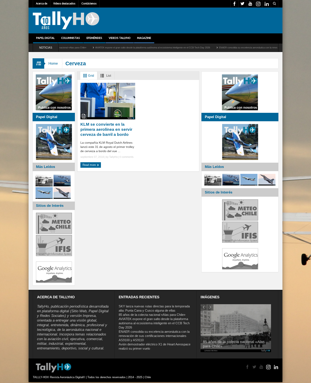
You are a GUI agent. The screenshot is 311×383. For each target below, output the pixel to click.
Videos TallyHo (120, 37)
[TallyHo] (66, 20)
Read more (90, 164)
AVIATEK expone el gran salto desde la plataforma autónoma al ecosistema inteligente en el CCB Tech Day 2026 (129, 47)
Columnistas (70, 37)
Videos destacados (64, 3)
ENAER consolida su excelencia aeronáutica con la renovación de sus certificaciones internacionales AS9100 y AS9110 (154, 336)
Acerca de (41, 3)
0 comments (126, 156)
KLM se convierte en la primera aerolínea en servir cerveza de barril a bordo (106, 129)
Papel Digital (45, 37)
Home (53, 63)
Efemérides (94, 37)
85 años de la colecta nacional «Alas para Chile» (152, 314)
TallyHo (113, 156)
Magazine (144, 37)
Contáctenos (88, 3)
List (108, 75)
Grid (90, 75)
